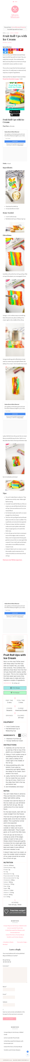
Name (5, 986)
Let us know (14, 912)
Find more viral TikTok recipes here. (12, 560)
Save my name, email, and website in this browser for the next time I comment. (14, 1013)
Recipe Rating (6, 960)
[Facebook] (5, 49)
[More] (10, 52)
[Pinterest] (10, 49)
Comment (6, 966)
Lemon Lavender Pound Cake (15, 928)
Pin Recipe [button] (16, 692)
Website (5, 1002)
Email (5, 994)
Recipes (10, 42)
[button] (4, 683)
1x (19, 735)
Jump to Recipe (16, 111)
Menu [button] (16, 1)
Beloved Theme (16, 1060)
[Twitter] (5, 52)
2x (22, 735)
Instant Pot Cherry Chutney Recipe (15, 934)
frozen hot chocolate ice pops (11, 79)
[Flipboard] (20, 49)
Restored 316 (25, 1060)
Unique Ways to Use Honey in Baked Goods (15, 925)
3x (25, 735)
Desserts (5, 42)
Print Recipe (16, 114)
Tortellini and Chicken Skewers (15, 937)
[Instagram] (15, 49)
